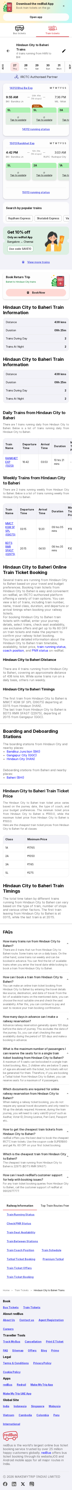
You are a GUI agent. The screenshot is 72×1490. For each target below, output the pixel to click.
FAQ (5, 1350)
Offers (32, 1350)
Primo (55, 1350)
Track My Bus (11, 1341)
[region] (36, 110)
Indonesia (20, 1406)
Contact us (26, 1320)
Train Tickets (31, 1307)
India (6, 1406)
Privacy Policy (42, 1363)
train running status (51, 647)
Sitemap (17, 1350)
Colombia (42, 1415)
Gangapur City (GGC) (22, 755)
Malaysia (55, 1406)
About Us (9, 1320)
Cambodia (25, 1415)
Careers (8, 1328)
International (11, 1424)
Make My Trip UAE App (17, 1393)
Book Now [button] (38, 292)
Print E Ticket (55, 1341)
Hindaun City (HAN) (21, 759)
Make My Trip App (41, 1384)
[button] (64, 6)
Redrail (21, 1384)
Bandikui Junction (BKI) (23, 751)
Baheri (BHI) (15, 777)
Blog (44, 1350)
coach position (13, 650)
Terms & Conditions (16, 1363)
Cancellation (33, 1341)
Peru (56, 1415)
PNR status (40, 650)
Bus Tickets (11, 1307)
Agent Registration (51, 1320)
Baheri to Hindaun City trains (21, 281)
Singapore (37, 1406)
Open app (36, 17)
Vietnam (8, 1415)
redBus (7, 1384)
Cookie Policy (11, 1372)
